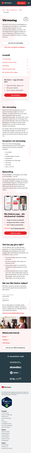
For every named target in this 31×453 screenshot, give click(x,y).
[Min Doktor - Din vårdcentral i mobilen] (6, 388)
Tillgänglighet (5, 440)
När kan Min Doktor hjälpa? (10, 72)
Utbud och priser (6, 438)
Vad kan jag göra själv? (8, 69)
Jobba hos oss (5, 416)
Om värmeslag (6, 59)
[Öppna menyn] (28, 3)
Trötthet (5, 340)
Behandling (5, 65)
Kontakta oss (5, 446)
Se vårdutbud (15, 95)
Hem (3, 10)
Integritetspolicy (6, 433)
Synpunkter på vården (7, 448)
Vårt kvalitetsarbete (6, 418)
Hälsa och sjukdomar (11, 10)
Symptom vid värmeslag (9, 62)
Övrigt (20, 10)
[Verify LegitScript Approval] (7, 402)
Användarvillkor (5, 435)
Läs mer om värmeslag (15, 43)
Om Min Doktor (5, 413)
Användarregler (5, 436)
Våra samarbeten (6, 427)
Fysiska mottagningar (7, 414)
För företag (4, 421)
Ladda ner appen (15, 233)
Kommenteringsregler (7, 425)
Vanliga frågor (5, 444)
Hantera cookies (5, 431)
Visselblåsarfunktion (7, 423)
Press (3, 420)
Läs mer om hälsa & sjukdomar (15, 347)
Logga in (22, 3)
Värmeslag (5, 343)
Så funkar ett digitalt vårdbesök (15, 47)
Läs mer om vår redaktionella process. (13, 313)
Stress (4, 336)
